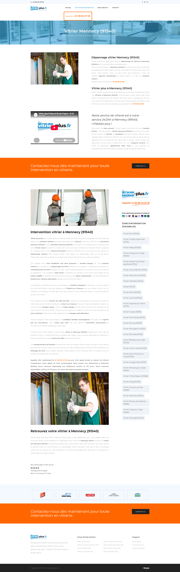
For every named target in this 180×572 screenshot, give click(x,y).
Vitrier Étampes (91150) (133, 334)
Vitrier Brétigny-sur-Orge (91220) (134, 341)
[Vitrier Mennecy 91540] (70, 398)
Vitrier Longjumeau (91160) (134, 362)
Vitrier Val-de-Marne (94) (112, 548)
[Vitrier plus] (39, 7)
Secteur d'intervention (84, 7)
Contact (115, 7)
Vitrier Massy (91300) (132, 248)
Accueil (68, 7)
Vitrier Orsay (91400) (132, 382)
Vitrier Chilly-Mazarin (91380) (135, 376)
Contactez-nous (138, 545)
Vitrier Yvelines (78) (84, 548)
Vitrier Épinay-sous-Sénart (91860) (134, 402)
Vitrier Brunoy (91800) (132, 323)
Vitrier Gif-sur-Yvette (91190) (135, 348)
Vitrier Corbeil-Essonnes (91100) (134, 240)
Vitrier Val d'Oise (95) (110, 551)
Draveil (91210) (129, 287)
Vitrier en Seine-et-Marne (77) (87, 545)
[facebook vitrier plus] (143, 2)
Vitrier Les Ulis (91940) (132, 298)
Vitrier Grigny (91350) (132, 312)
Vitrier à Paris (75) (83, 541)
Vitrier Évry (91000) (131, 234)
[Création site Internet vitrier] (145, 568)
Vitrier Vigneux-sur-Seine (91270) (134, 305)
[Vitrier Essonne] (70, 207)
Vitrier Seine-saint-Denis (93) (113, 545)
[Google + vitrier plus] (148, 2)
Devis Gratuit (103, 7)
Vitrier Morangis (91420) (133, 418)
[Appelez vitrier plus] (135, 203)
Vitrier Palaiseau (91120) (133, 281)
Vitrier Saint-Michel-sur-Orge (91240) (133, 355)
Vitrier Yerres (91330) (132, 292)
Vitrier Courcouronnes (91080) (133, 388)
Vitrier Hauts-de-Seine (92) (112, 541)
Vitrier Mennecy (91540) (133, 396)
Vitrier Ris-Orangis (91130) (134, 317)
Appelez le (78, 16)
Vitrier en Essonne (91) (85, 551)
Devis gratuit (136, 541)
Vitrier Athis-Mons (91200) (134, 275)
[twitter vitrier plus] (145, 2)
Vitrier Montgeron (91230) (134, 329)
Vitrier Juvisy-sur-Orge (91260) (133, 411)
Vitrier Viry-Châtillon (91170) (135, 270)
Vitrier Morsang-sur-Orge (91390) (134, 369)
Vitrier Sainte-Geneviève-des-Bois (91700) (134, 263)
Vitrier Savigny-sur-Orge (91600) (133, 254)
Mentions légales (138, 548)
